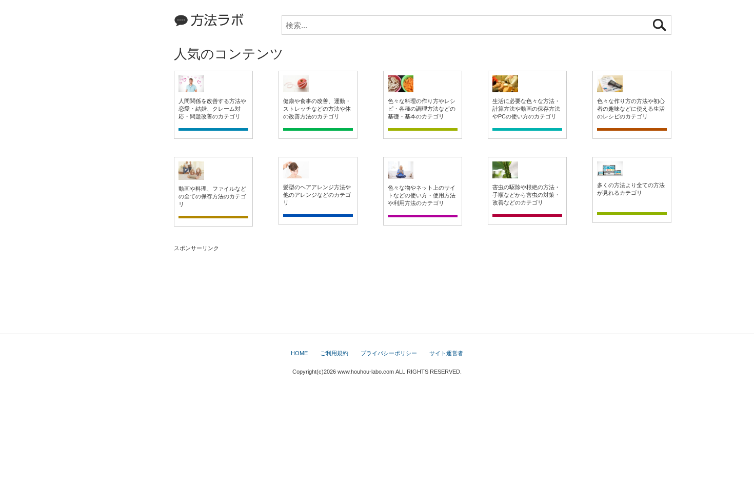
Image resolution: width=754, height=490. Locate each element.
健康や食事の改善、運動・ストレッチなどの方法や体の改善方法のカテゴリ (317, 108)
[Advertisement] (118, 159)
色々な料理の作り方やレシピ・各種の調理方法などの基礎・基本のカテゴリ (421, 108)
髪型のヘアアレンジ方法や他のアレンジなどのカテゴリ (317, 195)
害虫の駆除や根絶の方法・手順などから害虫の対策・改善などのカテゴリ (526, 195)
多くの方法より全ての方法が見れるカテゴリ (631, 189)
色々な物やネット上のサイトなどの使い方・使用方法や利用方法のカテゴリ (421, 195)
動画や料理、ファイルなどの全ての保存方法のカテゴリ (212, 196)
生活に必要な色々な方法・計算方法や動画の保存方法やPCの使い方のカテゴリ (526, 108)
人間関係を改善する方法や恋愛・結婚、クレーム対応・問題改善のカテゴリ (212, 108)
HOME (299, 353)
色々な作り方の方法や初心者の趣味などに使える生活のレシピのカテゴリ (631, 108)
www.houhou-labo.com (366, 372)
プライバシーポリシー (389, 353)
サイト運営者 (446, 353)
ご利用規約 (334, 353)
